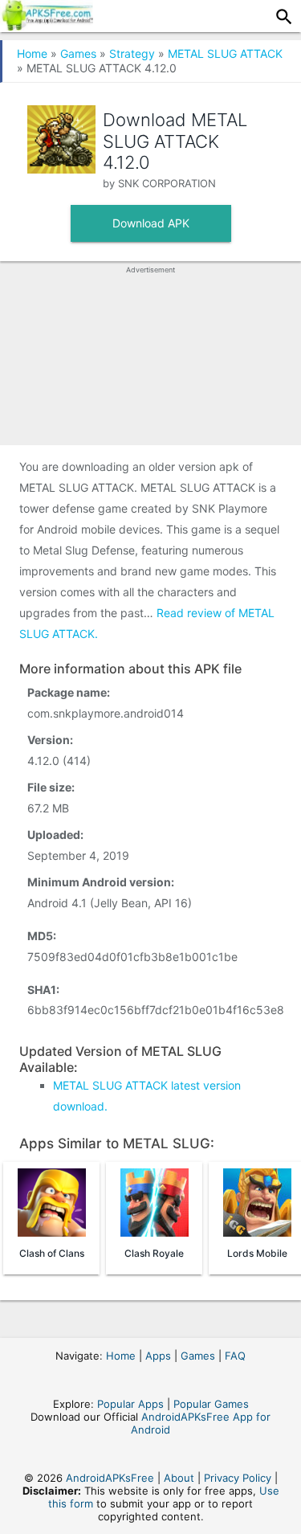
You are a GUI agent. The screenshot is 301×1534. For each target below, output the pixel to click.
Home (32, 53)
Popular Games (211, 1403)
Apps (158, 1355)
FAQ (235, 1355)
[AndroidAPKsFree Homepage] (46, 26)
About (179, 1477)
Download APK (150, 223)
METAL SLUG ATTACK (225, 53)
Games (78, 53)
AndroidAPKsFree (110, 1477)
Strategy (132, 53)
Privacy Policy (237, 1477)
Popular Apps (130, 1403)
